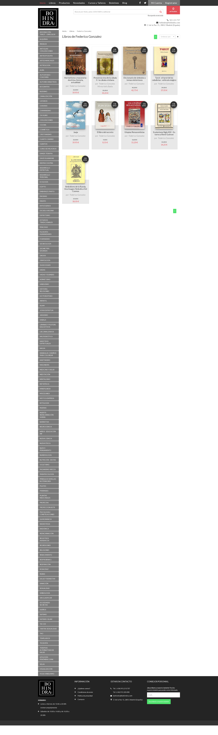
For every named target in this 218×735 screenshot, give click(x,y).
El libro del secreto (105, 132)
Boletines (114, 2)
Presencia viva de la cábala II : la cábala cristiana (105, 78)
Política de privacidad (85, 696)
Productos (64, 2)
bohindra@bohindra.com (169, 23)
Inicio (43, 2)
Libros (52, 2)
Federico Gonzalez (77, 86)
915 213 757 (175, 20)
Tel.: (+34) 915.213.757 (121, 688)
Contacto (81, 699)
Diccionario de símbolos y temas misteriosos (134, 78)
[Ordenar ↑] (178, 37)
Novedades (79, 2)
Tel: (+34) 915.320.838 (121, 692)
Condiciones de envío (85, 692)
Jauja (75, 132)
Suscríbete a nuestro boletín (159, 701)
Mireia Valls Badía (105, 86)
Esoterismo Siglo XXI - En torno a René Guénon (164, 133)
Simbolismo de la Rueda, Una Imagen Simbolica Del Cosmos (75, 188)
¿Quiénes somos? (84, 688)
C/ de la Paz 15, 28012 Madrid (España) (163, 25)
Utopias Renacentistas (135, 132)
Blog (124, 2)
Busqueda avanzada (155, 15)
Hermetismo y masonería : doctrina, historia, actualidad (75, 80)
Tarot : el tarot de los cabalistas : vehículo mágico (164, 78)
